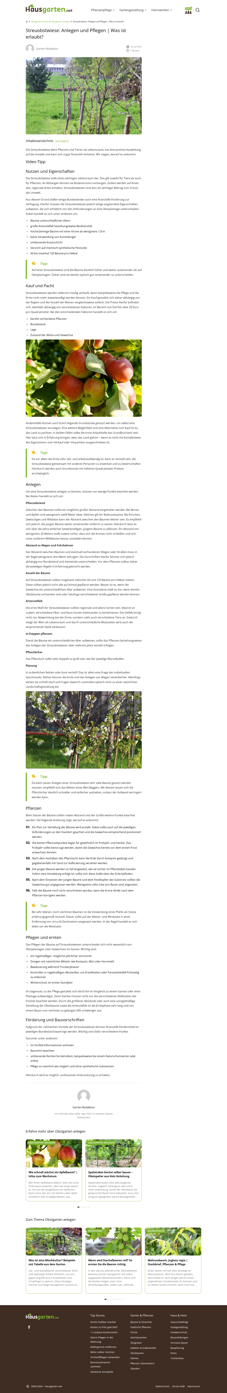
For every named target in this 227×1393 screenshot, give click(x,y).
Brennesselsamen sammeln (100, 1364)
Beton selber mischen (102, 1352)
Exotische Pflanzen (140, 1327)
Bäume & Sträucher (141, 1321)
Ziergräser (136, 1342)
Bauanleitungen (179, 1337)
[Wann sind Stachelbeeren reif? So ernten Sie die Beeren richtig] (114, 1242)
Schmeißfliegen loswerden (105, 1357)
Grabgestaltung (179, 1327)
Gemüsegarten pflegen (43, 1230)
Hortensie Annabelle (101, 1371)
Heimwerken (160, 10)
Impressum (193, 1386)
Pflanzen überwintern (142, 1363)
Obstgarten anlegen (60, 21)
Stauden (135, 1368)
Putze (173, 1353)
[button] (113, 10)
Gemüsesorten (138, 1337)
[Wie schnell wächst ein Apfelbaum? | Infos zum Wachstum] (54, 1154)
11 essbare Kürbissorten (104, 1332)
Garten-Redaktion (47, 48)
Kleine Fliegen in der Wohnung (101, 1339)
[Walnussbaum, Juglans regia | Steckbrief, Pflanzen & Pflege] (173, 1242)
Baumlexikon (156, 1230)
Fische (133, 1332)
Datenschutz (163, 1386)
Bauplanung (177, 1347)
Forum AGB (178, 1386)
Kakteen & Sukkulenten (143, 1347)
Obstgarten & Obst (39, 21)
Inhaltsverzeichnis (47, 141)
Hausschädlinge (179, 1321)
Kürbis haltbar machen (103, 1321)
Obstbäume (137, 1353)
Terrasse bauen (179, 1342)
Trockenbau (177, 1358)
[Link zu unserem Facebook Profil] (29, 1327)
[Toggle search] (197, 10)
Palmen (134, 1358)
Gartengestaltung (131, 10)
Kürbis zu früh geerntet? (104, 1327)
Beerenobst (95, 1230)
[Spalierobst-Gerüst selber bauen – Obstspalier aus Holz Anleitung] (114, 1154)
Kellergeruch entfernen (103, 1346)
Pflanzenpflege (101, 10)
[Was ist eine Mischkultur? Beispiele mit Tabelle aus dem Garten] (54, 1242)
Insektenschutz (178, 1332)
